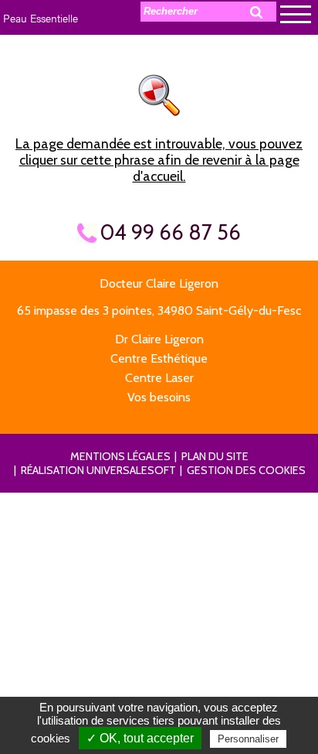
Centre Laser (159, 377)
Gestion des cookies (246, 470)
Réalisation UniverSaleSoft (98, 470)
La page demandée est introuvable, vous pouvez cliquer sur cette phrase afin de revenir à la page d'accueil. (159, 159)
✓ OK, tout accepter (140, 738)
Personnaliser (248, 739)
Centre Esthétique (159, 358)
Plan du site (215, 456)
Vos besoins (159, 397)
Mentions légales (120, 456)
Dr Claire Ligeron (159, 339)
